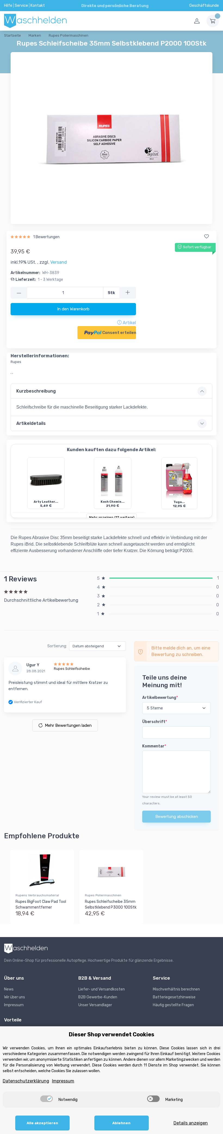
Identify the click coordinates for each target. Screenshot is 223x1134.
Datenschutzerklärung (26, 1081)
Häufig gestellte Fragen (173, 1005)
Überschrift (154, 721)
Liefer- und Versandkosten (101, 989)
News (9, 989)
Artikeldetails (31, 423)
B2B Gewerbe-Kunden (97, 997)
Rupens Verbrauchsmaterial (37, 895)
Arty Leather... (46, 502)
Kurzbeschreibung (36, 391)
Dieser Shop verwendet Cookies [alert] (111, 1034)
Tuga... (179, 502)
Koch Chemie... (113, 502)
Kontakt (37, 5)
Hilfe (8, 5)
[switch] (46, 1098)
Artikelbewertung (160, 697)
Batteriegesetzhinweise (174, 997)
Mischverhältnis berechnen (176, 989)
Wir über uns (14, 997)
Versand (58, 262)
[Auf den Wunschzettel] (206, 237)
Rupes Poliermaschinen (103, 895)
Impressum (14, 1005)
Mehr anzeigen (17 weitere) (111, 517)
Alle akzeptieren (42, 1123)
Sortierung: (57, 646)
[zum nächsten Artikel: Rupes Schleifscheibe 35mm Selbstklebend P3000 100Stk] (116, 36)
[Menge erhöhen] (127, 293)
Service (21, 5)
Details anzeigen (191, 1123)
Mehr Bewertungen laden (68, 725)
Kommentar (154, 746)
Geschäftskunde (204, 5)
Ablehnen (121, 1123)
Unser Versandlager (95, 1005)
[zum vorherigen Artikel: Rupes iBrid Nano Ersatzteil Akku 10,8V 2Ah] (103, 36)
